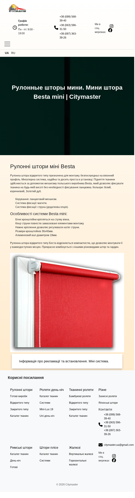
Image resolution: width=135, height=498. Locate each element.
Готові (14, 467)
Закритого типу (19, 409)
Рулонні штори (21, 390)
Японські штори (108, 402)
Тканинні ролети (81, 390)
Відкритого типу (19, 402)
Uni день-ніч (47, 415)
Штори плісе (49, 447)
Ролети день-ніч (52, 390)
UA (7, 53)
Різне (102, 390)
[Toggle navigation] (7, 44)
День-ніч (15, 460)
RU (13, 53)
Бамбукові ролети (80, 396)
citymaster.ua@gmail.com (119, 444)
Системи (45, 402)
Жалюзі (74, 447)
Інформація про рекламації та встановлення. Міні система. (64, 361)
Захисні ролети (108, 396)
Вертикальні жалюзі (81, 454)
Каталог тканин (19, 415)
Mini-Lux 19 (46, 409)
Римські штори (21, 447)
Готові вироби (18, 396)
